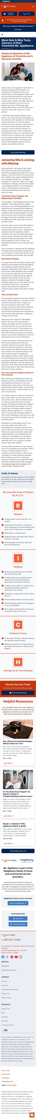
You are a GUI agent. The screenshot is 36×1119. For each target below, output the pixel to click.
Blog (3, 1013)
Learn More (8, 763)
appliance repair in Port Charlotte (15, 464)
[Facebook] (2, 957)
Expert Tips (5, 1009)
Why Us (4, 981)
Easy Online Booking (11, 13)
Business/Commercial (8, 970)
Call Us (28, 13)
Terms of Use (5, 1070)
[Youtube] (16, 957)
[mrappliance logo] (18, 935)
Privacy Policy (5, 1074)
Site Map (4, 1021)
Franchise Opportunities (9, 989)
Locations (4, 1017)
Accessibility (5, 1078)
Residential (5, 966)
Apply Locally (6, 997)
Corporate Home (7, 1025)
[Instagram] (20, 957)
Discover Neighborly (17, 903)
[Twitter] (7, 957)
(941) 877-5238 (12, 939)
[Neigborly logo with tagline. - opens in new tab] (27, 861)
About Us (4, 985)
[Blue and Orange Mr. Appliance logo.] (9, 860)
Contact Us (5, 993)
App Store (19, 918)
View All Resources (16, 851)
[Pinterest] (11, 957)
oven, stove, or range (18, 751)
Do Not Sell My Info (7, 1081)
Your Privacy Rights (11, 1085)
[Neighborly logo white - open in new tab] (6, 1)
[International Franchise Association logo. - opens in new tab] (4, 1030)
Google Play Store (19, 924)
